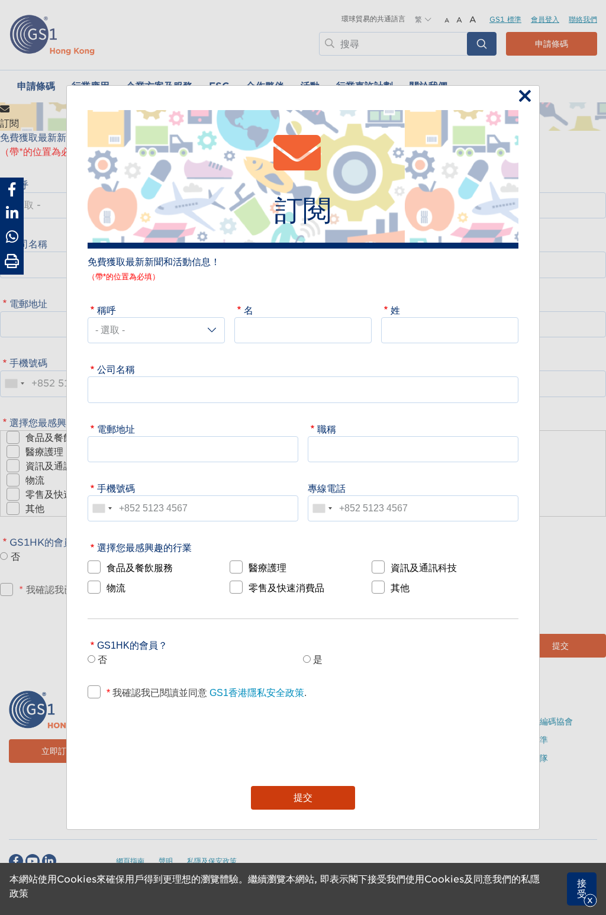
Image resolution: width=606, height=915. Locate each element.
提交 (303, 797)
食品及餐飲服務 (140, 567)
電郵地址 (116, 429)
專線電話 (327, 488)
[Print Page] (12, 262)
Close (522, 97)
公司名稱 (116, 369)
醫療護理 (267, 567)
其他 (400, 587)
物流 (116, 587)
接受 (581, 889)
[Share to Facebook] (12, 189)
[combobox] (101, 508)
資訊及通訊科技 (424, 567)
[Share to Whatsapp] (12, 237)
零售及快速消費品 (286, 587)
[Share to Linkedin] (12, 213)
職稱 (326, 429)
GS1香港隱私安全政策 (255, 692)
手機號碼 (116, 488)
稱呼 (106, 310)
